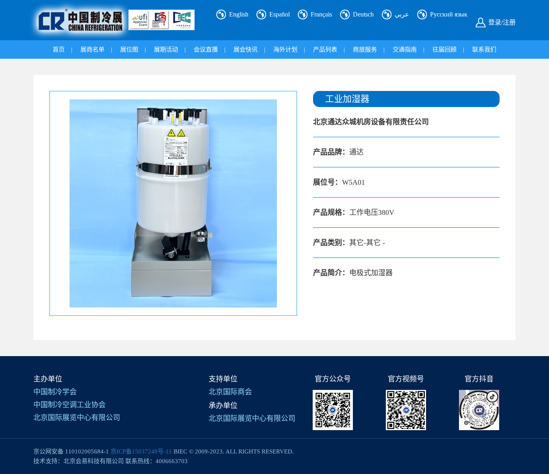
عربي (402, 14)
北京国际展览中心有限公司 (76, 418)
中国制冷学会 (55, 392)
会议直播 (206, 49)
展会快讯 (246, 49)
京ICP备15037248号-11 (141, 451)
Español (279, 14)
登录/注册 (502, 22)
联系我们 (484, 49)
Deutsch (363, 14)
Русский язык (448, 14)
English (238, 14)
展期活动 (166, 49)
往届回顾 (444, 49)
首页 (59, 49)
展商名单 (92, 49)
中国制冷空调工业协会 (69, 405)
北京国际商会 (230, 392)
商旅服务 (365, 49)
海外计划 (285, 49)
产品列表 (325, 49)
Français (321, 14)
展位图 (129, 49)
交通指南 (405, 49)
